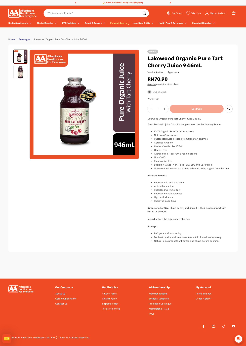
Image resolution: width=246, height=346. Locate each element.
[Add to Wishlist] (229, 109)
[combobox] (96, 13)
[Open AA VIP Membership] (6, 338)
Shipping (151, 84)
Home (11, 39)
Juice (176, 72)
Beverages (24, 39)
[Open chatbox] (238, 339)
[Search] (144, 13)
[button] (76, 3)
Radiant (160, 72)
